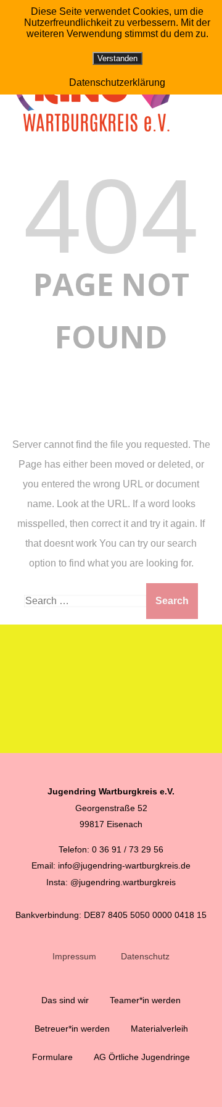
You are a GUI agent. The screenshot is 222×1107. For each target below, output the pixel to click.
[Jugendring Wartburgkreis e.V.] (98, 137)
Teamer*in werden (145, 1000)
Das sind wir (65, 1000)
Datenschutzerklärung (117, 82)
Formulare (52, 1057)
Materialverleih (159, 1028)
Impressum (74, 956)
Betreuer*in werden (72, 1028)
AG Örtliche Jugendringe (142, 1057)
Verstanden (117, 58)
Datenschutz (145, 956)
